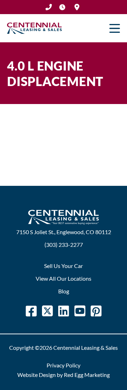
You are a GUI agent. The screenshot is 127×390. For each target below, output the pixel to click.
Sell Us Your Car (63, 265)
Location (76, 7)
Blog (63, 291)
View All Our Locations (63, 278)
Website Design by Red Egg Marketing (63, 374)
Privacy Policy (63, 365)
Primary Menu (114, 28)
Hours (62, 7)
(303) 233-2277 (49, 7)
